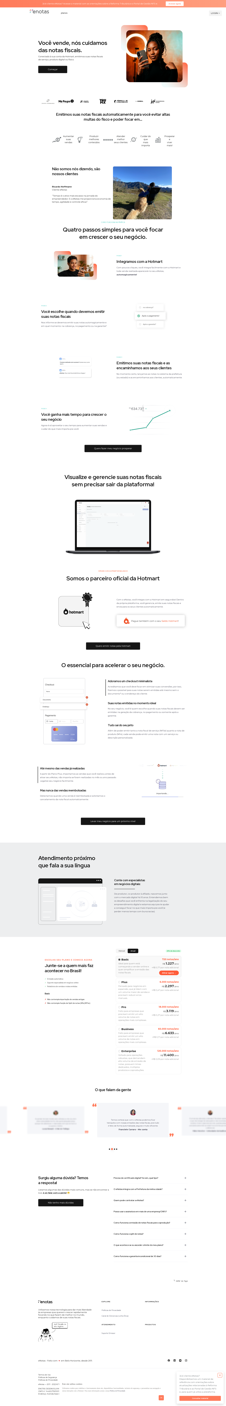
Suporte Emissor (108, 1333)
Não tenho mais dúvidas (61, 1202)
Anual (133, 951)
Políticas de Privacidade (111, 1310)
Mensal (122, 951)
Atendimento (108, 1324)
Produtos (150, 1324)
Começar (53, 69)
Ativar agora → (169, 973)
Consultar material (200, 1398)
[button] (109, 1149)
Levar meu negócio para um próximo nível (113, 821)
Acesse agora (175, 4)
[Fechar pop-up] (220, 1375)
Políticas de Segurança (47, 1377)
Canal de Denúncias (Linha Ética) (115, 1316)
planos (64, 13)
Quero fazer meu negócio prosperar (113, 448)
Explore (106, 1302)
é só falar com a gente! (55, 1193)
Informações (152, 1302)
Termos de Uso (44, 1375)
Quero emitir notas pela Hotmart (113, 646)
